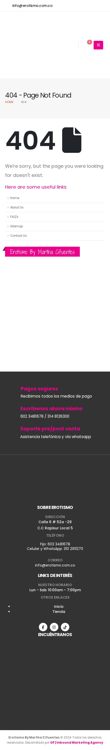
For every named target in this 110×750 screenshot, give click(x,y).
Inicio (58, 606)
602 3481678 (59, 544)
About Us (17, 207)
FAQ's (14, 217)
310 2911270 (73, 548)
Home (14, 198)
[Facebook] (43, 627)
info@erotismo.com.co (55, 565)
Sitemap (16, 226)
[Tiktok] (65, 627)
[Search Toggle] (73, 45)
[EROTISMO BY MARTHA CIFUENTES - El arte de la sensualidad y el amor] (30, 45)
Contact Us (18, 236)
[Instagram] (54, 627)
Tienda (58, 611)
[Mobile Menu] (98, 45)
